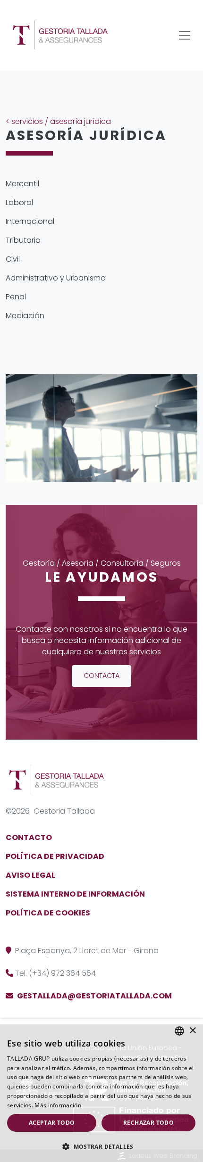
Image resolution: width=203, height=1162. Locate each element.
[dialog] (101, 1090)
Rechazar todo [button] (148, 1123)
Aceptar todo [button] (52, 1123)
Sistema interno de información (75, 894)
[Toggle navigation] (184, 35)
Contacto (29, 837)
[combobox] (179, 1031)
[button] (101, 1146)
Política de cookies (48, 912)
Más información (57, 1105)
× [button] (192, 1030)
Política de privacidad (55, 856)
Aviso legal (30, 875)
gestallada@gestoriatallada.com (94, 995)
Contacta (101, 675)
